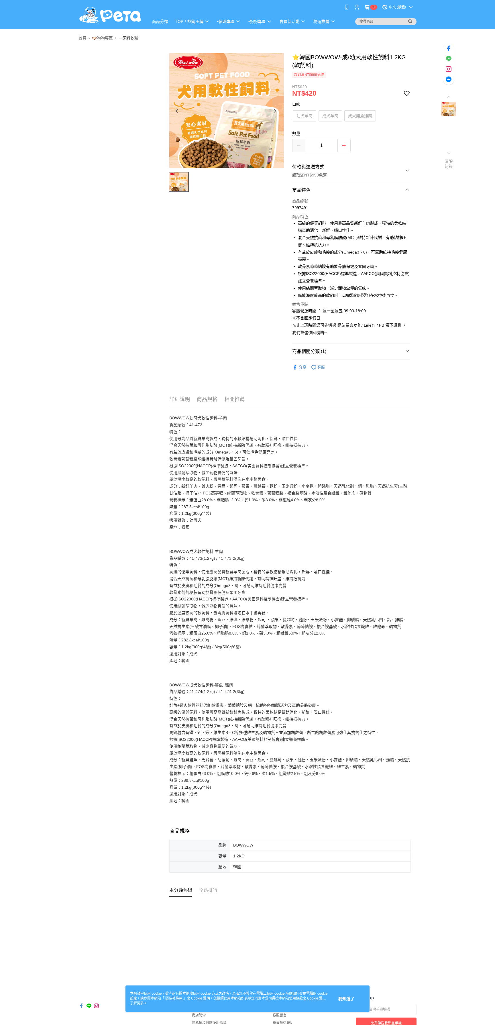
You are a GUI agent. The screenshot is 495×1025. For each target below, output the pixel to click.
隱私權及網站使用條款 (209, 1023)
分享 (302, 367)
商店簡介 (199, 1015)
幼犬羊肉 (304, 115)
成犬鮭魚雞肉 (360, 115)
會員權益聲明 (283, 1023)
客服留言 (279, 1015)
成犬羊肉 (330, 115)
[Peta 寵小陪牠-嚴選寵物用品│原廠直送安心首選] (110, 15)
